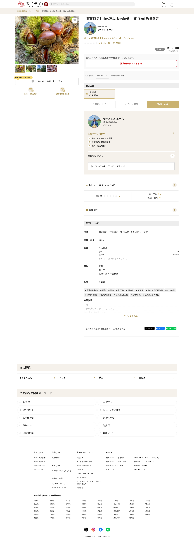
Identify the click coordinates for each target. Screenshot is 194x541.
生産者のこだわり (96, 133)
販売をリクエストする (131, 63)
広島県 (52, 514)
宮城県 (84, 501)
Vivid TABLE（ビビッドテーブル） (147, 458)
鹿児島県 (116, 518)
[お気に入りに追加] (74, 20)
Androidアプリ (139, 469)
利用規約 (80, 469)
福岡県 (147, 514)
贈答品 (131, 290)
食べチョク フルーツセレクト (145, 462)
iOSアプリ (110, 469)
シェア (161, 328)
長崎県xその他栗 (152, 295)
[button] (131, 192)
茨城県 (147, 501)
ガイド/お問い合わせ (84, 462)
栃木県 (36, 504)
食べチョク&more (140, 466)
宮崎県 (100, 518)
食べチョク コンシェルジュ (116, 462)
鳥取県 (131, 511)
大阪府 (68, 511)
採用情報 (80, 488)
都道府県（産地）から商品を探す (48, 495)
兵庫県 (84, 511)
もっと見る (132, 316)
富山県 (147, 504)
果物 (101, 274)
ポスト (150, 328)
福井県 (52, 507)
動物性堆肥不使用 (155, 290)
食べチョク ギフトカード (115, 466)
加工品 (102, 270)
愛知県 (131, 507)
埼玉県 (68, 504)
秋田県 (100, 501)
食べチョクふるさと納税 (115, 458)
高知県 (131, 514)
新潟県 (131, 504)
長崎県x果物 (106, 295)
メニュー (172, 6)
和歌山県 (116, 511)
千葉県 (84, 504)
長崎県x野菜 (91, 295)
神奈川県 (116, 504)
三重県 (147, 507)
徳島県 (84, 514)
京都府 (52, 511)
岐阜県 (100, 507)
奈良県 (100, 511)
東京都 (100, 504)
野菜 (101, 266)
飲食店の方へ (38, 469)
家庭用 (141, 290)
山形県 (115, 501)
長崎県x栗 (136, 295)
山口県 (68, 514)
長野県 (84, 507)
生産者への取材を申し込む (62, 471)
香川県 (100, 514)
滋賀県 (36, 511)
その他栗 (114, 274)
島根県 (147, 511)
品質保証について (40, 466)
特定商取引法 (81, 477)
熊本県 (68, 518)
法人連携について (58, 484)
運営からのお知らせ (84, 466)
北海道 (36, 501)
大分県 (84, 518)
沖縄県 (131, 518)
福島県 (131, 501)
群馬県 (52, 504)
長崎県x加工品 (122, 295)
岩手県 (68, 501)
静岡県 (115, 507)
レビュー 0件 (106, 43)
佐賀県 (36, 518)
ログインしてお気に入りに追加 (49, 81)
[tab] (131, 104)
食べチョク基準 (39, 462)
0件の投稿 (116, 43)
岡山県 (36, 514)
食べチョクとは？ (40, 458)
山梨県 (68, 507)
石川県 (36, 507)
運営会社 (80, 458)
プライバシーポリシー (85, 473)
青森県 (52, 501)
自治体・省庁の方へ (59, 488)
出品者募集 (56, 458)
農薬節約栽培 (92, 290)
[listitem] (37, 377)
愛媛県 (115, 514)
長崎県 (102, 282)
